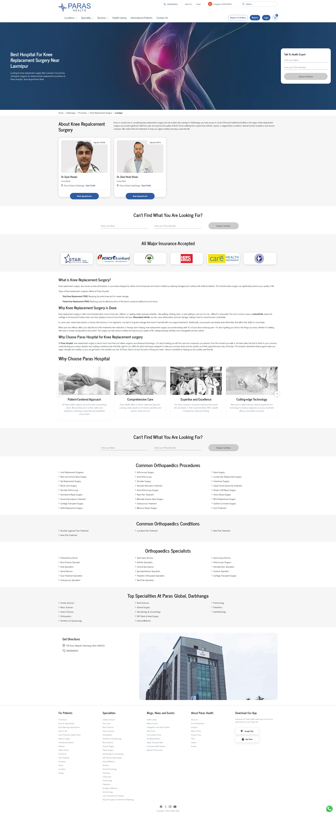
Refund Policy (196, 730)
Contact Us (162, 17)
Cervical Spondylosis (145, 566)
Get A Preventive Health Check (69, 734)
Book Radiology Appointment (69, 727)
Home (61, 112)
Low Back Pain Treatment (147, 530)
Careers (193, 742)
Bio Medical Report (153, 738)
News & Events (152, 723)
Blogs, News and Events (161, 713)
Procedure (82, 112)
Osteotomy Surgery (221, 481)
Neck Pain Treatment (145, 494)
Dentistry (106, 765)
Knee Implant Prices (154, 734)
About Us (188, 4)
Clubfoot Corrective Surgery (224, 503)
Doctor (61, 765)
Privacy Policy (196, 734)
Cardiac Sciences (67, 602)
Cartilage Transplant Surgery (71, 503)
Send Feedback (64, 757)
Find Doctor (63, 719)
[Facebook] (161, 807)
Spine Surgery (219, 472)
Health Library (119, 17)
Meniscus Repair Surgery (147, 507)
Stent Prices (151, 730)
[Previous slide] (59, 393)
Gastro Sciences (67, 611)
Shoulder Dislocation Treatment (149, 485)
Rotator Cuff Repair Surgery (224, 490)
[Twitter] (166, 807)
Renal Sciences (143, 602)
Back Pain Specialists (145, 580)
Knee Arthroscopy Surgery (147, 490)
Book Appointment (84, 196)
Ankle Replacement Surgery (71, 507)
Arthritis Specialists (145, 562)
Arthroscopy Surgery (145, 472)
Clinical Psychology (110, 768)
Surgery (61, 772)
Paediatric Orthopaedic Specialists (150, 575)
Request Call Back (306, 76)
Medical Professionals (154, 749)
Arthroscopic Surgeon (222, 562)
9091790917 (227, 4)
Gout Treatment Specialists (71, 575)
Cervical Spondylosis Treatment (73, 499)
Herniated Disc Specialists (223, 566)
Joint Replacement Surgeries (72, 472)
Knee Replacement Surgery (101, 112)
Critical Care (107, 776)
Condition (62, 768)
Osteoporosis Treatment (147, 503)
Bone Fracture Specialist (70, 562)
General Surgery (143, 607)
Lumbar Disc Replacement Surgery (227, 476)
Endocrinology (108, 791)
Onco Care (106, 723)
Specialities (109, 713)
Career (198, 4)
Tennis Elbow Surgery (222, 494)
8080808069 (172, 4)
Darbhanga (71, 112)
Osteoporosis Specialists (70, 580)
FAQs (193, 738)
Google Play (249, 731)
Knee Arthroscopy (144, 476)
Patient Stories (64, 749)
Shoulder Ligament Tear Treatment (74, 530)
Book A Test (63, 730)
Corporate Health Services (156, 746)
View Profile (90, 185)
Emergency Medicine (110, 787)
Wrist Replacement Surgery (224, 499)
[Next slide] (277, 393)
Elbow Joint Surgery (68, 485)
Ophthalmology (219, 611)
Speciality (86, 17)
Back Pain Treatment (221, 530)
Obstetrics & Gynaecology (71, 620)
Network (61, 746)
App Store (249, 739)
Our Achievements (197, 723)
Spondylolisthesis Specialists (148, 571)
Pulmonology (218, 602)
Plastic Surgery (108, 749)
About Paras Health (202, 713)
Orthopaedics (65, 616)
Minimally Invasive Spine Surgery (150, 499)
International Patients (142, 17)
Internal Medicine (144, 620)
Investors (194, 727)
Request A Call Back (238, 17)
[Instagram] (170, 806)
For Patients (65, 713)
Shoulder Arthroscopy (69, 490)
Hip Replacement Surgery (70, 481)
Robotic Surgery (64, 738)
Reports (255, 17)
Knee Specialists (67, 566)
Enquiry (193, 746)
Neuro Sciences (66, 607)
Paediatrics (217, 607)
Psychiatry (106, 772)
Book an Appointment (66, 723)
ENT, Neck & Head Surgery (148, 616)
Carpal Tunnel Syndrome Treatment (227, 485)
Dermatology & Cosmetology (149, 611)
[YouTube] (174, 807)
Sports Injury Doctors (222, 557)
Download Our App (246, 713)
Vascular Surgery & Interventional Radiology (118, 799)
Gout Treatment (219, 507)
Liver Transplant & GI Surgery (113, 795)
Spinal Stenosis (66, 571)
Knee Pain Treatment (68, 535)
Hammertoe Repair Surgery (71, 494)
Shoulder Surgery (144, 481)
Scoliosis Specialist (221, 571)
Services (101, 17)
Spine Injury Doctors (145, 557)
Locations (69, 17)
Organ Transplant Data (155, 742)
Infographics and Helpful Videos (158, 727)
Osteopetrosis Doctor (69, 557)
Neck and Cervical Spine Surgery (73, 476)
